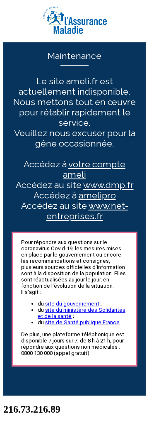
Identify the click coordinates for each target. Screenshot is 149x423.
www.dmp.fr (108, 185)
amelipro (97, 195)
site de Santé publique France (82, 322)
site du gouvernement (72, 304)
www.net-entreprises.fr (87, 210)
